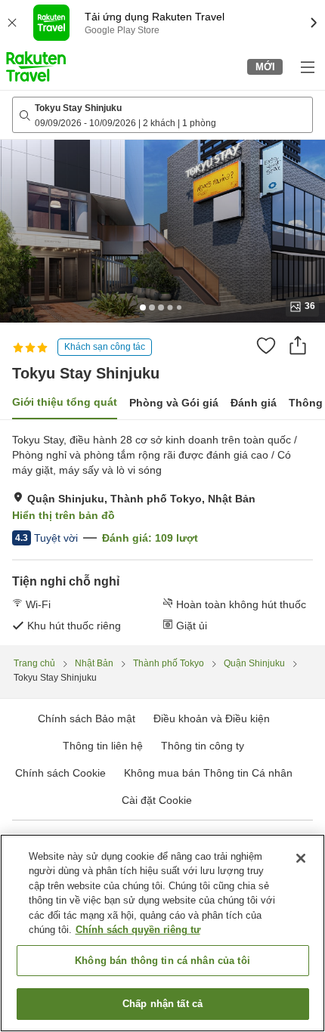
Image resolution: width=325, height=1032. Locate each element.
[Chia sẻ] (298, 345)
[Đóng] (300, 858)
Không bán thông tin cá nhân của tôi (162, 960)
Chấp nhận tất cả (162, 1003)
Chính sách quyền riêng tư (138, 929)
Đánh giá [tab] (254, 403)
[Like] (266, 345)
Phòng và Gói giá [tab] (173, 403)
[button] (36, 66)
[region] (162, 933)
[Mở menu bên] (307, 66)
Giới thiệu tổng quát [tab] (64, 402)
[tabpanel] (162, 532)
